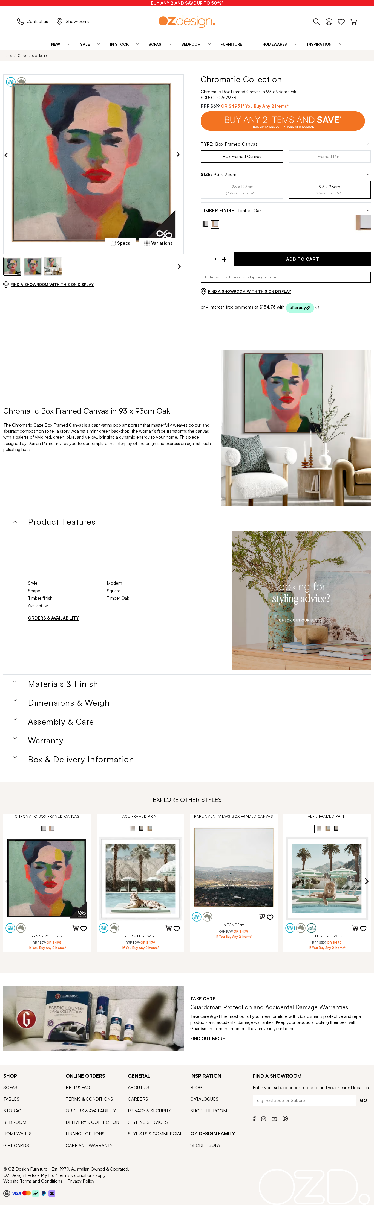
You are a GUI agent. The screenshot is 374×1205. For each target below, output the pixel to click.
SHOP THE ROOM (208, 1110)
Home (7, 55)
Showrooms (77, 21)
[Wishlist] (344, 21)
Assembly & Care (61, 721)
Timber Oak (231, 210)
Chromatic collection (33, 55)
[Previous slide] (7, 155)
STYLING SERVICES (148, 1122)
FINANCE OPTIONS (85, 1133)
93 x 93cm (219, 174)
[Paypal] (43, 1193)
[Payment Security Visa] (16, 1193)
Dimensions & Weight (70, 703)
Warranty (45, 740)
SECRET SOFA (205, 1145)
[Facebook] (254, 1118)
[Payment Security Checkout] (6, 1193)
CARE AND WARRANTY (89, 1145)
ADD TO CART (302, 259)
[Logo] (187, 21)
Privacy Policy (81, 1181)
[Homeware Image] (301, 600)
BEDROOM (14, 1122)
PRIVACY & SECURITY (149, 1110)
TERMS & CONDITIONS (89, 1099)
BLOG (196, 1087)
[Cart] (353, 21)
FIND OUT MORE (207, 1038)
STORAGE (13, 1110)
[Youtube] (274, 1118)
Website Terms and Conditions (32, 1181)
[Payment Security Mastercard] (26, 1193)
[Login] (332, 21)
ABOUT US (138, 1087)
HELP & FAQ (78, 1087)
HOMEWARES (17, 1133)
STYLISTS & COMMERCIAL (155, 1133)
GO (363, 1100)
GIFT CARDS (16, 1145)
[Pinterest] (285, 1118)
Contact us (37, 21)
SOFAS (10, 1087)
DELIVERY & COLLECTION (92, 1122)
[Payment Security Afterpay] (35, 1193)
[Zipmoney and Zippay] (51, 1193)
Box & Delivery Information (81, 759)
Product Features (62, 522)
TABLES (11, 1099)
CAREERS (138, 1099)
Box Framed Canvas (229, 144)
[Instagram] (263, 1118)
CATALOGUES (204, 1099)
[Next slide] (180, 155)
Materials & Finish (63, 684)
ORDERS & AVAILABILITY (53, 618)
